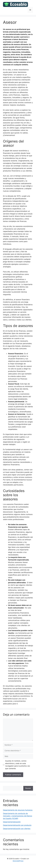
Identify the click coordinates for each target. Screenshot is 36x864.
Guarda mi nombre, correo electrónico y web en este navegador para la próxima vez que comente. (17, 764)
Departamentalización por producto (17, 825)
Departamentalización (12, 822)
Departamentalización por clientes (16, 829)
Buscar (28, 788)
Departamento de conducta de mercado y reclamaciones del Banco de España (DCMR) (17, 815)
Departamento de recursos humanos (17, 810)
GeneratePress (18, 861)
